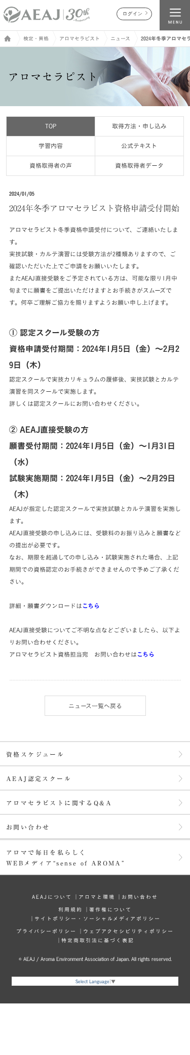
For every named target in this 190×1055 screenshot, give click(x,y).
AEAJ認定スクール (38, 778)
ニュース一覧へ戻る (95, 706)
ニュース (120, 38)
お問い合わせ (28, 827)
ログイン (133, 14)
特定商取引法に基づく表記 (97, 940)
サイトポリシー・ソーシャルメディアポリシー (97, 918)
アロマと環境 (97, 896)
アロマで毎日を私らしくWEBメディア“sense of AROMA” (65, 857)
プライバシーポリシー (46, 931)
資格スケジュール (35, 754)
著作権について (110, 909)
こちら (146, 654)
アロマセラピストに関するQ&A (59, 803)
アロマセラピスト (79, 38)
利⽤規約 (70, 909)
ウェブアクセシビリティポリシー (128, 931)
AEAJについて (52, 896)
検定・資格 (36, 38)
